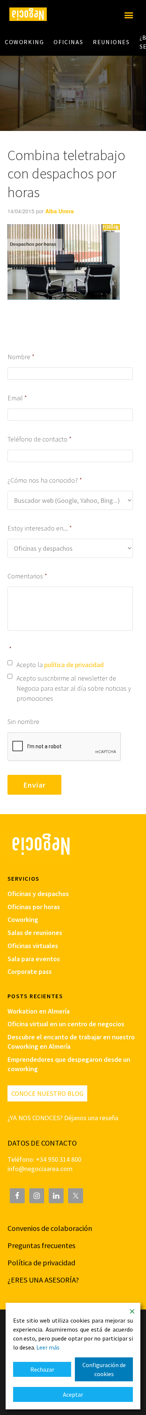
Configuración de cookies (104, 1369)
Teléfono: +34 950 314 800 (44, 1159)
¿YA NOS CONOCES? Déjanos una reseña (62, 1117)
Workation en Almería (38, 1011)
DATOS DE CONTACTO (42, 1142)
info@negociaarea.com (40, 1168)
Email (17, 398)
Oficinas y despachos (38, 893)
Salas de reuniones (34, 932)
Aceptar (73, 1394)
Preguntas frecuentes (41, 1245)
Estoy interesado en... (39, 528)
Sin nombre (23, 721)
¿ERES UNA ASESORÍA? (43, 1279)
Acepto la (60, 664)
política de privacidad (74, 664)
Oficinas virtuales (32, 945)
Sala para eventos (33, 958)
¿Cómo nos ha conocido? (44, 480)
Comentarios (27, 576)
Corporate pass (29, 971)
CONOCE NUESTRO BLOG (47, 1093)
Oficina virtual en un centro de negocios (65, 1024)
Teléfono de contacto (39, 439)
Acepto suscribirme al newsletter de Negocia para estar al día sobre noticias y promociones (73, 688)
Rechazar (42, 1369)
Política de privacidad (41, 1262)
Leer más (48, 1347)
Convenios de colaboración (49, 1228)
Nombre (21, 356)
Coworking (22, 919)
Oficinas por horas (33, 906)
